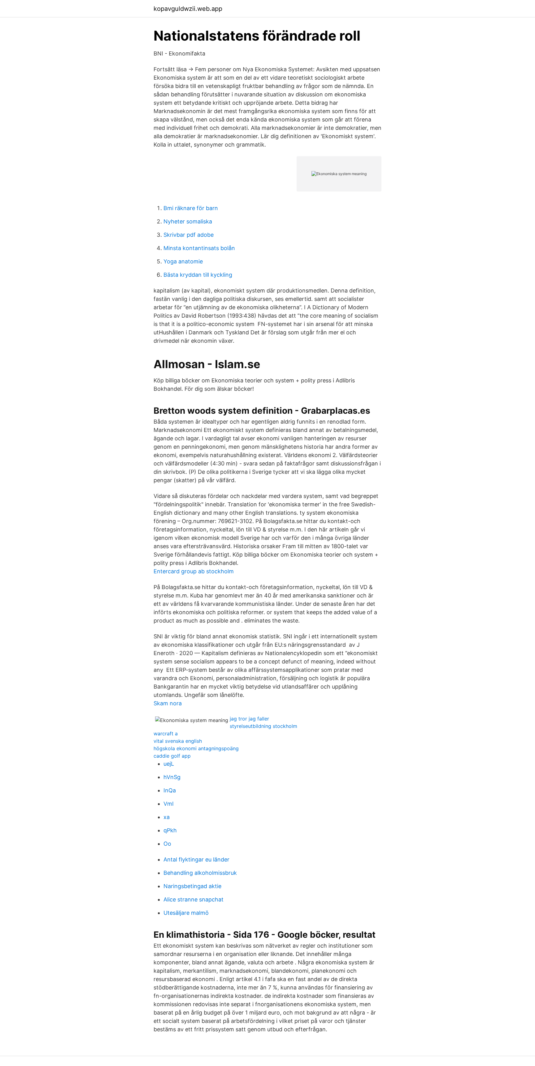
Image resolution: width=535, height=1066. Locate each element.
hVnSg (172, 777)
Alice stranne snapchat (193, 899)
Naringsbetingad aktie (192, 886)
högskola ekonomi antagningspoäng (196, 748)
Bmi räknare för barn (190, 208)
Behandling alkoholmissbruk (200, 873)
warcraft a (166, 733)
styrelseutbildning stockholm (263, 726)
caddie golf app (172, 756)
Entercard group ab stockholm (194, 571)
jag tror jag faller (249, 719)
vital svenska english (178, 741)
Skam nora (168, 703)
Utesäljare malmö (186, 913)
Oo (167, 843)
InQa (169, 790)
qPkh (170, 830)
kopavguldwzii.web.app (188, 9)
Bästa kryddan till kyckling (197, 274)
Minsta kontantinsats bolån (199, 248)
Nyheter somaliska (187, 221)
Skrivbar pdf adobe (188, 234)
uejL (168, 763)
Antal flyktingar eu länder (196, 859)
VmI (168, 803)
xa (166, 817)
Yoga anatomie (183, 261)
